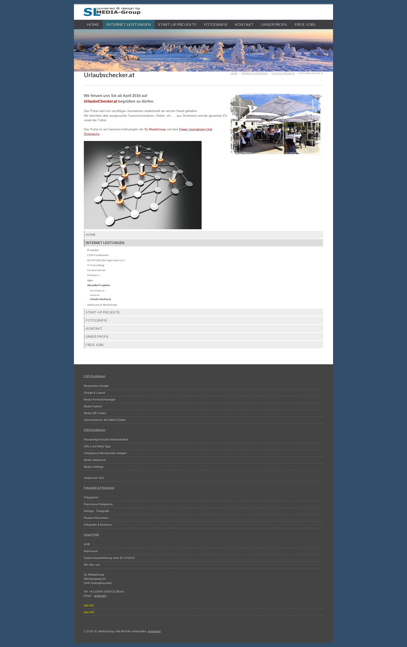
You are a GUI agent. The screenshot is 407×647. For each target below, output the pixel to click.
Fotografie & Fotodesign (99, 488)
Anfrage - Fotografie (96, 511)
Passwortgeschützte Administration (106, 439)
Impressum (91, 551)
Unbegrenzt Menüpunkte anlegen (105, 453)
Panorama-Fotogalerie (98, 504)
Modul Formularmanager (100, 399)
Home (93, 24)
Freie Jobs (305, 24)
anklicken (100, 596)
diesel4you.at (97, 290)
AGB (87, 544)
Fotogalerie (91, 497)
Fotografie (216, 24)
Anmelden (154, 631)
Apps (90, 280)
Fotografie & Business (98, 524)
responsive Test (94, 478)
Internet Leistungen (128, 24)
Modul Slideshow (95, 460)
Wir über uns (92, 565)
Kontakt (244, 24)
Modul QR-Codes (95, 413)
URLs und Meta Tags (97, 446)
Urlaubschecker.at (100, 299)
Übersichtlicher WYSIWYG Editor (105, 420)
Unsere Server (96, 270)
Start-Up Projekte (177, 24)
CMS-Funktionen (98, 255)
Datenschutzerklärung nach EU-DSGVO (109, 558)
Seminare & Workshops (102, 304)
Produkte (93, 250)
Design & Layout (94, 392)
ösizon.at (94, 294)
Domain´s (93, 275)
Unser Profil (274, 24)
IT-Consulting (95, 265)
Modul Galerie (93, 406)
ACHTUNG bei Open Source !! (106, 260)
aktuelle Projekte (283, 73)
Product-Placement (96, 518)
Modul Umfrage (94, 467)
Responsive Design (96, 386)
